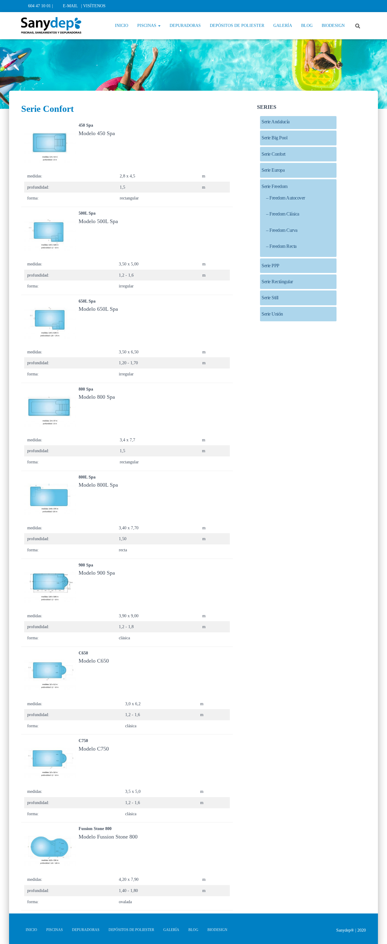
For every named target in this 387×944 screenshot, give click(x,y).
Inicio (121, 25)
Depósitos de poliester (237, 25)
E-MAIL (70, 6)
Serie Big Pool (274, 137)
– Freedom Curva (282, 230)
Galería (282, 25)
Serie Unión (272, 313)
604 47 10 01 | (40, 6)
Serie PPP (270, 265)
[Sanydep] (51, 25)
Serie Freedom (275, 186)
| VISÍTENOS (93, 6)
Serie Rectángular (277, 281)
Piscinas (147, 25)
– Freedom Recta (281, 246)
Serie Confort (273, 154)
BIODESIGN (333, 25)
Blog (307, 25)
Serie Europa (273, 170)
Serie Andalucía (276, 121)
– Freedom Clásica (282, 213)
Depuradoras (185, 25)
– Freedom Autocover (285, 197)
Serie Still (270, 297)
